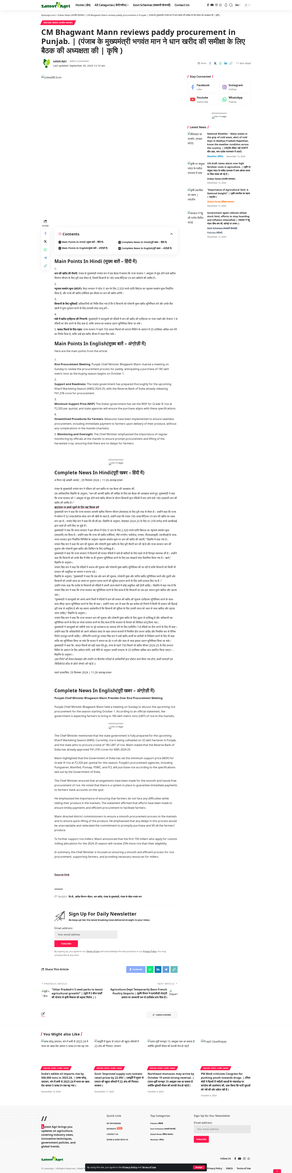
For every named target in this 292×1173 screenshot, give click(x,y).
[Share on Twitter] (215, 63)
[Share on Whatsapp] (220, 63)
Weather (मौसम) (215, 156)
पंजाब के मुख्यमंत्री (111, 896)
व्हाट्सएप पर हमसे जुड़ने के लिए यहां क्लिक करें (76, 507)
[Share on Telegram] (45, 257)
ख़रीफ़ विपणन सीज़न (83, 896)
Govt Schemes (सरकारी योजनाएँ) (222, 228)
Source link (61, 874)
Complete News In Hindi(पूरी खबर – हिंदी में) (144, 242)
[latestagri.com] (55, 5)
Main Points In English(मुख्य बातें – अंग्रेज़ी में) (85, 248)
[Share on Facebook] (210, 63)
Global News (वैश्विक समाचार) (220, 201)
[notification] (226, 5)
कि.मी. (71, 896)
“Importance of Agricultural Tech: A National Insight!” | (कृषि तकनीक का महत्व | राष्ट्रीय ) (228, 193)
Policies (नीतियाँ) (214, 232)
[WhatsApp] (220, 5)
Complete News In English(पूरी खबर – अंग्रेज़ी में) (147, 248)
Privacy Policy (129, 1167)
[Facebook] (208, 5)
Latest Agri (60, 61)
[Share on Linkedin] (225, 63)
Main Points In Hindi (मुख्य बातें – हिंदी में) (82, 242)
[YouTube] (212, 5)
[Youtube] (203, 99)
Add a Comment (79, 61)
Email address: (63, 928)
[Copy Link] (230, 63)
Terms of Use (149, 1167)
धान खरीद (98, 896)
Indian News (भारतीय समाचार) (58, 22)
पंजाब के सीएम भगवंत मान (131, 896)
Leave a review (163, 1014)
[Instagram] (216, 5)
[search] (231, 5)
